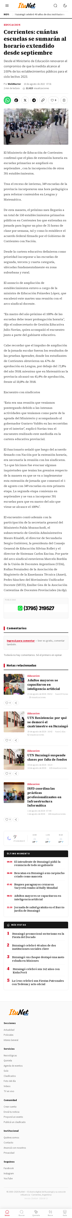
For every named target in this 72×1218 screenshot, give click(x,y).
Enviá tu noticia (11, 1112)
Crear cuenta (10, 1106)
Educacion (12, 25)
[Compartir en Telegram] (34, 100)
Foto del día (10, 1081)
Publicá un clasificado (15, 1122)
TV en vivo (9, 1091)
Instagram (9, 1173)
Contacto (8, 1142)
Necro (50, 1215)
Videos (7, 1086)
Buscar (22, 1215)
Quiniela (8, 1060)
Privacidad (9, 1153)
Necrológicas (10, 1055)
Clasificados (10, 1076)
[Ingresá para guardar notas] (64, 100)
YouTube (8, 1178)
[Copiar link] (43, 100)
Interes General (11, 1040)
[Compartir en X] (25, 100)
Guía (6, 1071)
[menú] (7, 5)
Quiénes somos (11, 1137)
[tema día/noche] (65, 5)
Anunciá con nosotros (15, 1148)
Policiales (8, 1035)
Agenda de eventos (13, 1066)
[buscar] (55, 5)
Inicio (7, 1215)
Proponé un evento (13, 1117)
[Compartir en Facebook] (16, 100)
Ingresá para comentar (21, 641)
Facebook (9, 1168)
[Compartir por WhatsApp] (7, 100)
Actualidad (9, 1030)
